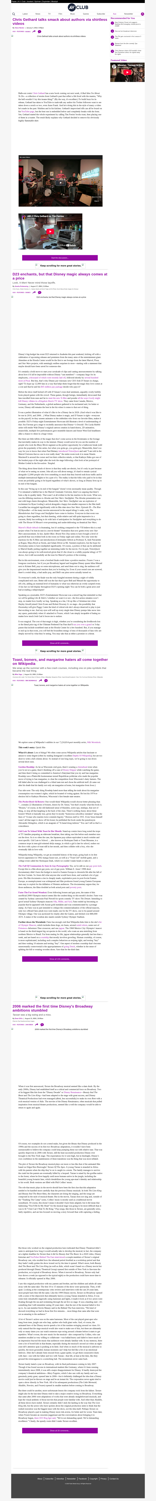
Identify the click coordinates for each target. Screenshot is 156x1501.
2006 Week (29, 1025)
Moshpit (54, 1)
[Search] (13, 14)
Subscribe (101, 14)
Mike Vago (18, 674)
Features (20, 31)
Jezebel (30, 1)
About (39, 1478)
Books (27, 31)
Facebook (83, 1478)
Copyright (94, 1478)
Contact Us (114, 1478)
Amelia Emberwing (21, 286)
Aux (114, 14)
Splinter (37, 1)
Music (72, 14)
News (38, 14)
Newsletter (128, 14)
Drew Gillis (19, 1018)
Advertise (60, 1478)
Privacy (103, 1478)
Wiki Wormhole (31, 680)
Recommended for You (123, 18)
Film (60, 14)
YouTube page (27, 111)
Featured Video (119, 60)
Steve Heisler (19, 28)
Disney (28, 292)
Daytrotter (46, 1)
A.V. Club (21, 1)
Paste (14, 1)
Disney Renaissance (72, 1092)
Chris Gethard (39, 93)
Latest (25, 14)
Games (86, 14)
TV (49, 14)
